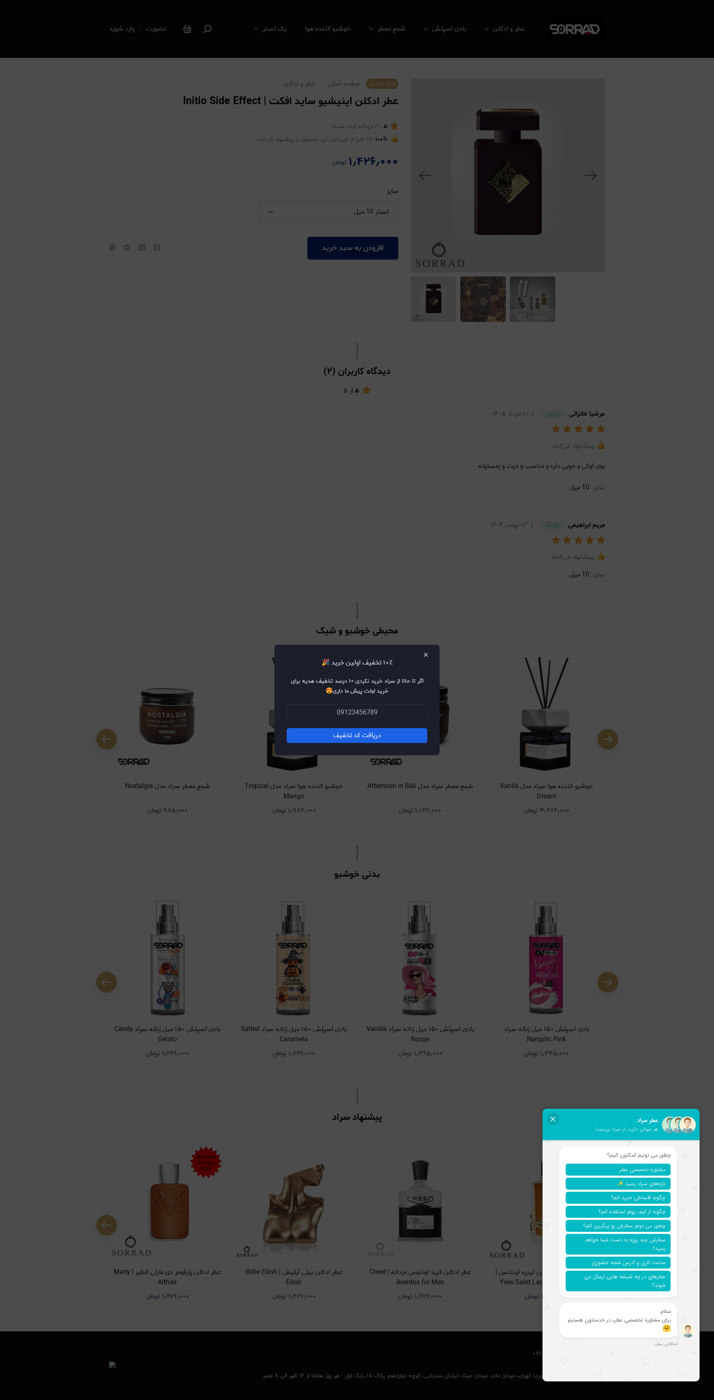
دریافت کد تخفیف (357, 735)
